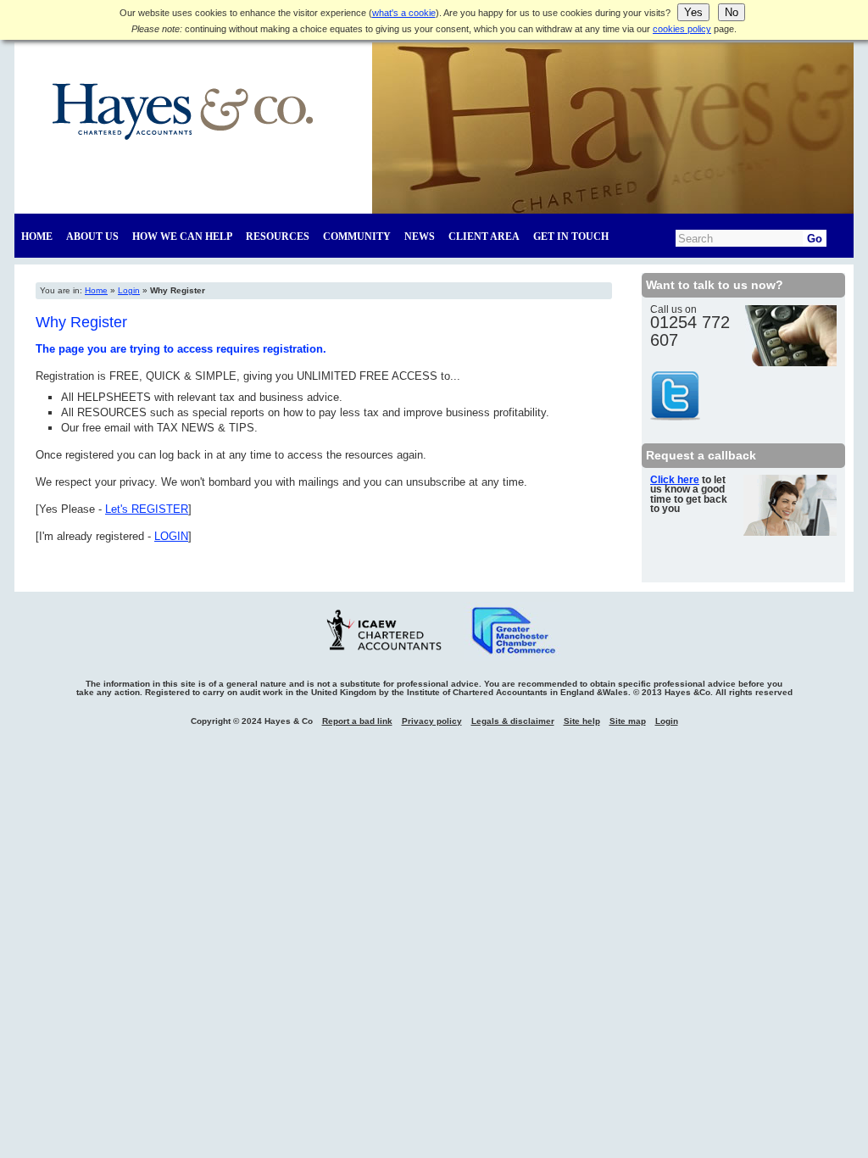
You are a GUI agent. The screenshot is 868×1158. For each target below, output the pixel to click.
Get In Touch (571, 236)
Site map (627, 721)
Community (357, 236)
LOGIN (171, 536)
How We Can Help (182, 236)
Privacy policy (432, 721)
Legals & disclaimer (512, 721)
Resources (277, 236)
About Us (92, 236)
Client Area (484, 236)
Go (814, 238)
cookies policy (682, 29)
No (731, 12)
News (419, 236)
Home (37, 236)
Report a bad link (357, 721)
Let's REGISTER (146, 509)
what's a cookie (404, 13)
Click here (674, 479)
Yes (693, 12)
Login (129, 290)
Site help (582, 721)
